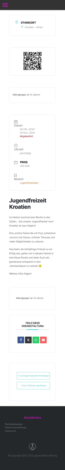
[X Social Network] (28, 340)
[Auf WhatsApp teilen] (35, 340)
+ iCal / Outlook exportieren (33, 385)
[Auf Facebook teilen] (21, 340)
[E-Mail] (43, 340)
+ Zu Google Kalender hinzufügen (33, 375)
